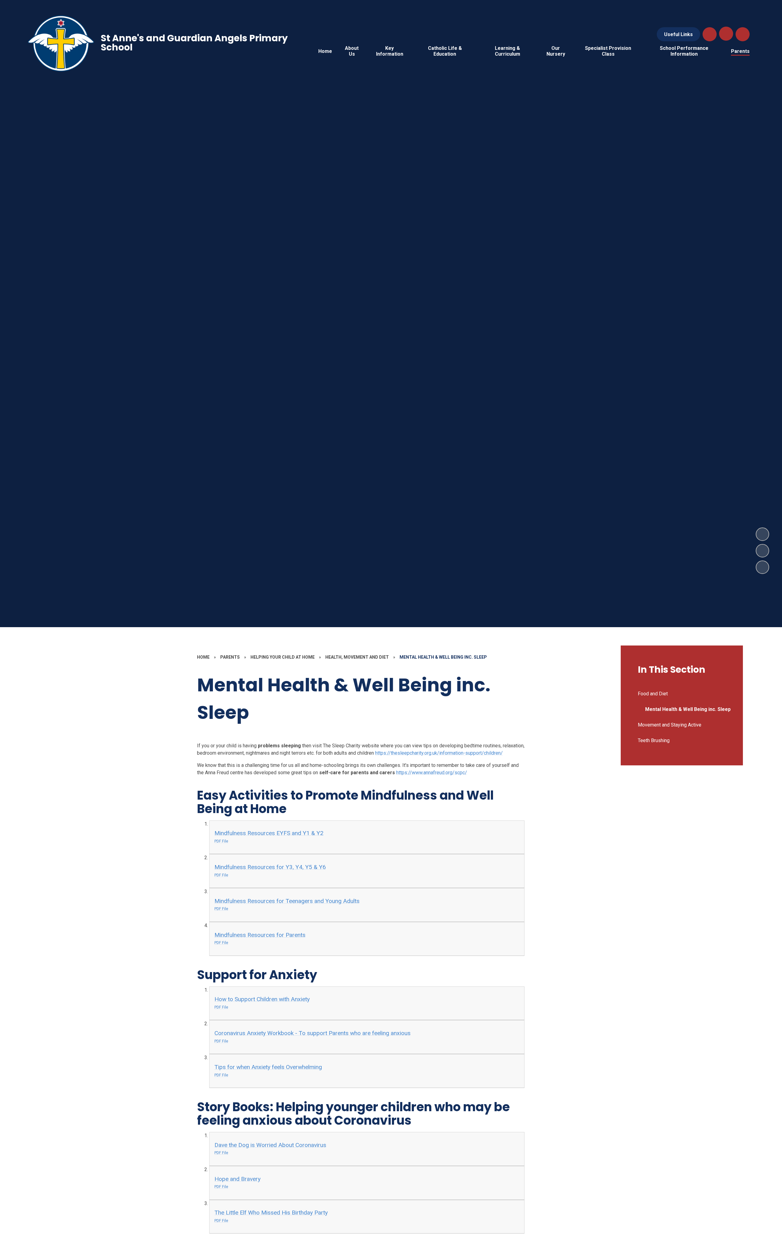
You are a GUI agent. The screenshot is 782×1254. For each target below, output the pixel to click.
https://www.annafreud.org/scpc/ (431, 772)
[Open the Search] (710, 34)
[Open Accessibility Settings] (743, 34)
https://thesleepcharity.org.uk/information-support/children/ (439, 753)
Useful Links (678, 34)
